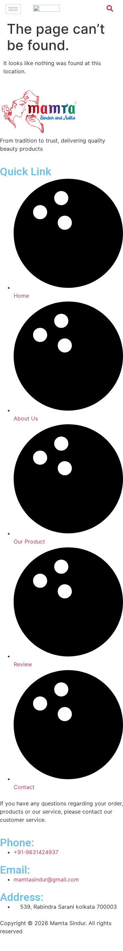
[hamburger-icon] (13, 9)
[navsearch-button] (106, 9)
